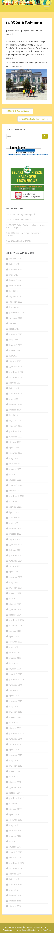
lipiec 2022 (14, 512)
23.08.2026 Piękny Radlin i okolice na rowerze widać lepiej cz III (26, 226)
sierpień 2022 (15, 507)
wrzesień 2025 (15, 318)
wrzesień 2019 (15, 685)
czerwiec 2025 (15, 334)
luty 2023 (13, 474)
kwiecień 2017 (15, 830)
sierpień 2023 (15, 442)
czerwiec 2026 (15, 269)
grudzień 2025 (15, 301)
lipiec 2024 (14, 388)
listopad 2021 (15, 550)
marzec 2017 (15, 836)
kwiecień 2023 (15, 463)
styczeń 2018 (15, 782)
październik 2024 (16, 372)
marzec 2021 (15, 593)
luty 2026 (13, 291)
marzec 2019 (15, 717)
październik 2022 (16, 496)
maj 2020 (13, 647)
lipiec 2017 (14, 814)
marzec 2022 (15, 533)
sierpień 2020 (15, 631)
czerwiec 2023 (15, 453)
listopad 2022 (15, 490)
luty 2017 (13, 841)
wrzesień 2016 (15, 868)
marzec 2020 (15, 658)
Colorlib (25, 930)
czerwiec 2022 (15, 517)
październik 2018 (16, 733)
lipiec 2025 (14, 328)
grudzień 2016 (15, 852)
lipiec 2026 (14, 264)
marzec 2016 (15, 900)
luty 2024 (13, 415)
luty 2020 (13, 663)
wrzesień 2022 (15, 501)
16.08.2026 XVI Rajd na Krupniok (20, 214)
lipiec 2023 (14, 447)
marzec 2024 (15, 409)
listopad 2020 (15, 614)
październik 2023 (16, 431)
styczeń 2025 (15, 361)
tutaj (48, 927)
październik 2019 (16, 679)
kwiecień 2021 (15, 587)
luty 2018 (13, 776)
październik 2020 (16, 620)
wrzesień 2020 (15, 625)
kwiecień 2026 (15, 280)
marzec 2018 (15, 771)
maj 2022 (13, 523)
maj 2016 (13, 890)
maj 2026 (13, 275)
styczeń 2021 (15, 604)
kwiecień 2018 (15, 765)
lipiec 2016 (14, 879)
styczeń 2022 (15, 539)
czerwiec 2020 (15, 641)
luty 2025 (13, 355)
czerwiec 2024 (15, 393)
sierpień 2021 (15, 566)
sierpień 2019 (15, 690)
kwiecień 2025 (15, 345)
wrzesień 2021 (15, 560)
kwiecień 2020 (15, 652)
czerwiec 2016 (15, 884)
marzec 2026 (15, 285)
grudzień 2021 (15, 544)
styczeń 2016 (15, 906)
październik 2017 (16, 798)
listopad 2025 (15, 307)
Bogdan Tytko (28, 30)
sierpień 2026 (15, 258)
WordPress (47, 930)
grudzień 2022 (15, 485)
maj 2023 (13, 458)
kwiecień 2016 (15, 895)
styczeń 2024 (15, 420)
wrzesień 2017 (15, 803)
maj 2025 (13, 339)
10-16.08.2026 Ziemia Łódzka (19, 219)
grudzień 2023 (15, 426)
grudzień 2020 (15, 609)
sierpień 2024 (15, 382)
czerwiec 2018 (15, 755)
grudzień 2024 (15, 366)
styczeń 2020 (15, 668)
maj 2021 (13, 582)
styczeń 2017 (15, 846)
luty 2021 (13, 598)
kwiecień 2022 (15, 528)
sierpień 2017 (15, 809)
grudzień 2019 (15, 674)
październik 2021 (16, 555)
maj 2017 (13, 825)
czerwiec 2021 (15, 577)
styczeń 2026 (15, 296)
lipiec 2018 (14, 749)
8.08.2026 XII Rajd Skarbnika (18, 240)
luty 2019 (13, 722)
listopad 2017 (15, 792)
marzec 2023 (15, 469)
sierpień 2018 (15, 744)
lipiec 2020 (14, 636)
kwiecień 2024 (15, 404)
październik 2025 (16, 312)
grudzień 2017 (15, 787)
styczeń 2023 (15, 480)
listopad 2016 (15, 857)
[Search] (45, 136)
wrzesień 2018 (15, 739)
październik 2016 (16, 863)
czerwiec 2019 (15, 701)
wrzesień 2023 (15, 436)
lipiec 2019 (14, 695)
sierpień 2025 (15, 323)
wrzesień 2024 (15, 377)
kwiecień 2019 (15, 712)
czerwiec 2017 (15, 819)
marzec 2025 (15, 350)
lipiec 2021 (14, 571)
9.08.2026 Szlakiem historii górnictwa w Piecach (23, 234)
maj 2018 (13, 760)
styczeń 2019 (15, 728)
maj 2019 (13, 706)
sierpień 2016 (15, 873)
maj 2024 (13, 399)
